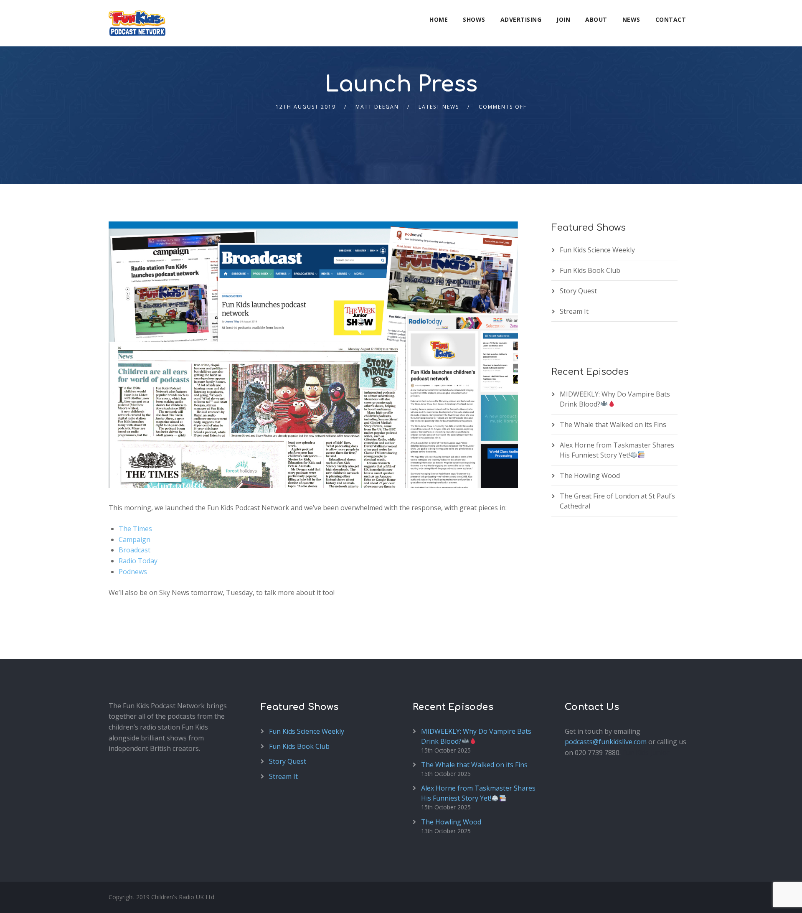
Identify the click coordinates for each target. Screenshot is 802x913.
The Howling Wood (590, 475)
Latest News (439, 106)
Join (563, 19)
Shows (474, 19)
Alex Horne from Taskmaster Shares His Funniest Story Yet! (478, 793)
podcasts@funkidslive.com (606, 741)
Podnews (133, 571)
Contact (670, 19)
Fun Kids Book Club (590, 270)
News (631, 19)
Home (438, 19)
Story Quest (578, 290)
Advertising (521, 19)
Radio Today (138, 560)
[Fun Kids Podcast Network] (137, 23)
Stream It (574, 311)
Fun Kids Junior (646, 752)
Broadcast (134, 549)
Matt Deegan (377, 106)
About (596, 19)
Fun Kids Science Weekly (597, 249)
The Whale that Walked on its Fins (613, 424)
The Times (135, 528)
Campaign (134, 539)
